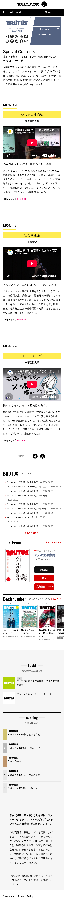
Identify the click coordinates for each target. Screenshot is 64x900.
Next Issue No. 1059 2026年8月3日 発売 (34, 508)
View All (55, 599)
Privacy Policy (25, 896)
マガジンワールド (32, 4)
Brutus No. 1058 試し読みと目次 (30, 504)
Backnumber (52, 542)
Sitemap (7, 896)
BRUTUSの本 (44, 34)
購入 (44, 578)
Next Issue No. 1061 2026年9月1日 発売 (34, 486)
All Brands (16, 12)
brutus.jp (44, 29)
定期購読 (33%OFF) (45, 586)
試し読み (44, 569)
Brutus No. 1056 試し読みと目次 (30, 526)
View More (30, 532)
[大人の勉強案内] (17, 566)
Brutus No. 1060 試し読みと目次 (30, 482)
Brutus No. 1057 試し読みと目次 (30, 513)
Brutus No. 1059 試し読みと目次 (30, 491)
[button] (58, 620)
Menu (48, 12)
